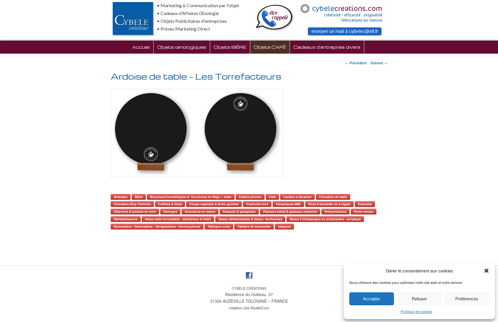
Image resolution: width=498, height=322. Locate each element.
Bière (139, 197)
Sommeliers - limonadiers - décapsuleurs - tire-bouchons (157, 226)
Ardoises (120, 197)
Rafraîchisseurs (125, 219)
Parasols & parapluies (239, 211)
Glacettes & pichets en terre (135, 211)
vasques (284, 226)
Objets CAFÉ (270, 47)
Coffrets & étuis (170, 204)
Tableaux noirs (219, 226)
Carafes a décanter (297, 197)
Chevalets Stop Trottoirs (132, 204)
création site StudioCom (249, 307)
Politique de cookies (416, 311)
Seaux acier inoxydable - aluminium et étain (178, 219)
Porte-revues (363, 211)
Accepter (371, 298)
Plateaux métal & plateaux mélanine (290, 211)
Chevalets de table (333, 197)
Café (272, 197)
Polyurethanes (335, 211)
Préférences (466, 298)
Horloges (170, 211)
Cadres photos (250, 197)
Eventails (365, 204)
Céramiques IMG (288, 204)
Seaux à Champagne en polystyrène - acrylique (325, 219)
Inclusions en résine (200, 211)
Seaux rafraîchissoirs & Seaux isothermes (250, 219)
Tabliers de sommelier (254, 226)
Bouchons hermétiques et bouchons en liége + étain (190, 197)
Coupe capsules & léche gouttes (214, 204)
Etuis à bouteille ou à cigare (329, 204)
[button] (486, 271)
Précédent (356, 62)
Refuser (419, 298)
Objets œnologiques (181, 47)
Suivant (379, 62)
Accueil (141, 47)
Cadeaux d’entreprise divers (327, 47)
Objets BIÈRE (230, 47)
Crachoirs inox (257, 204)
